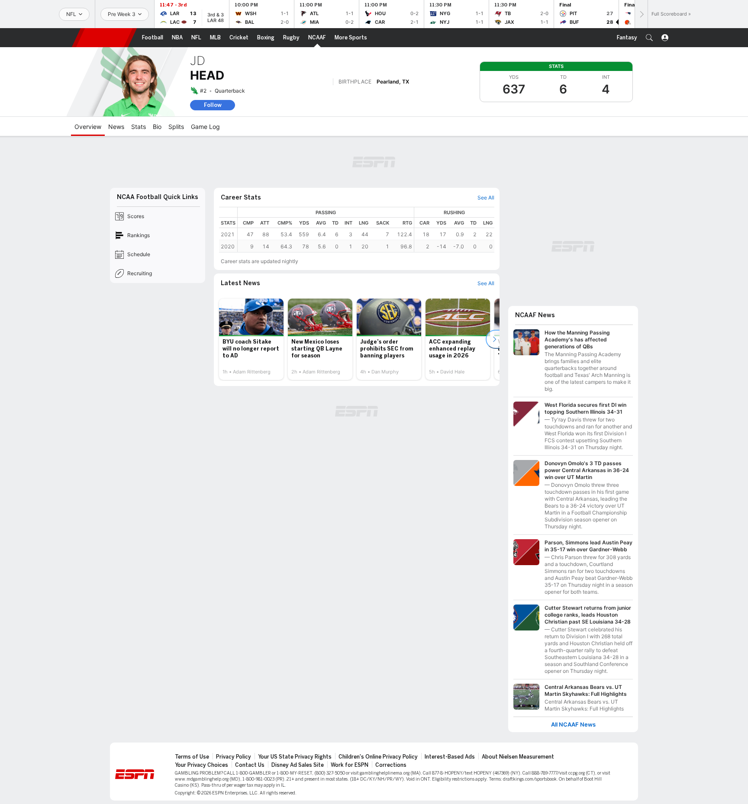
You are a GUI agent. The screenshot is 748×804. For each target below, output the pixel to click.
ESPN (104, 37)
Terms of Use (192, 757)
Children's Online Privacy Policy (378, 757)
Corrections (390, 765)
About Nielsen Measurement (518, 757)
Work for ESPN (349, 765)
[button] (649, 37)
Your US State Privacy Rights (295, 757)
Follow (213, 105)
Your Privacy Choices (201, 765)
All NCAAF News (573, 724)
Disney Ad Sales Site (297, 765)
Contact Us (249, 765)
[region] (366, 229)
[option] (251, 339)
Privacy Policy (233, 757)
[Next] (641, 14)
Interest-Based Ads (450, 757)
